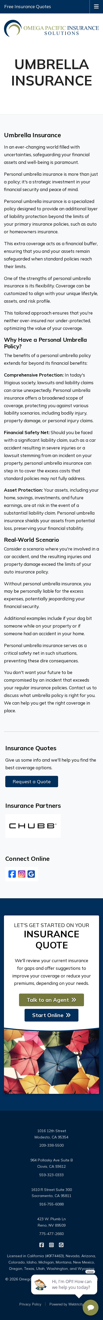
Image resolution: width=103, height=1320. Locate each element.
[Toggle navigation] (96, 6)
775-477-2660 (51, 1233)
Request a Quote (32, 781)
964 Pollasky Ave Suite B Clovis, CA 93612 (51, 1163)
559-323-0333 (51, 1174)
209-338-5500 (51, 1145)
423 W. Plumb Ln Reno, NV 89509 (51, 1222)
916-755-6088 (51, 1204)
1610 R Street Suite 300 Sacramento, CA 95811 (51, 1192)
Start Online (47, 1015)
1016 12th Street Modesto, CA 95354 (51, 1133)
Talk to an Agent (48, 999)
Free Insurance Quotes (27, 6)
